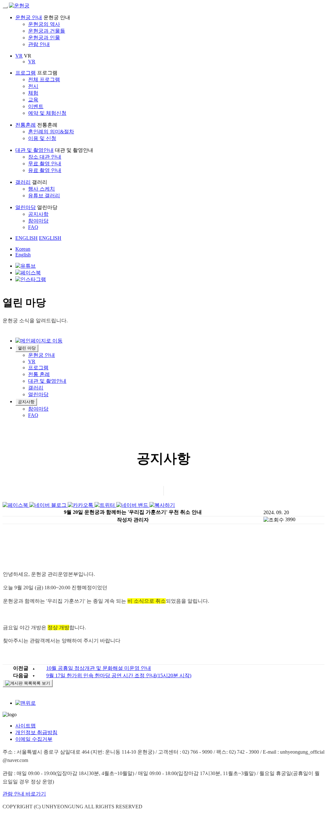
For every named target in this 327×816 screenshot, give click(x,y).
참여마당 (38, 221)
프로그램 (25, 72)
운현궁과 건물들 (46, 31)
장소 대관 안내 (44, 157)
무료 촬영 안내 (44, 163)
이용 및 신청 (42, 138)
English (23, 254)
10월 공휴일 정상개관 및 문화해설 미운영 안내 (98, 668)
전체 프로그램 (44, 79)
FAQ (33, 227)
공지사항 (38, 214)
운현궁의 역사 (44, 24)
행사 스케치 (41, 189)
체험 (33, 93)
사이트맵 (25, 725)
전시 (33, 86)
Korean (22, 249)
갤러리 (23, 182)
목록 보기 (41, 683)
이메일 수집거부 (33, 739)
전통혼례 (25, 125)
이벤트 (35, 106)
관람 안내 (39, 44)
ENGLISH (26, 238)
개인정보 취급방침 (36, 732)
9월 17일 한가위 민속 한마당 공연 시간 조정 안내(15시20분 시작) (118, 675)
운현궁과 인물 (44, 37)
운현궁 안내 (28, 17)
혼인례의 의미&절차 (51, 131)
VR (19, 56)
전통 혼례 (39, 374)
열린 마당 (27, 348)
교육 (33, 99)
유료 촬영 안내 (44, 170)
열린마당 (25, 207)
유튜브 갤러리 (44, 195)
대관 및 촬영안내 (34, 150)
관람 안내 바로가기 (24, 793)
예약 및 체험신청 (47, 113)
